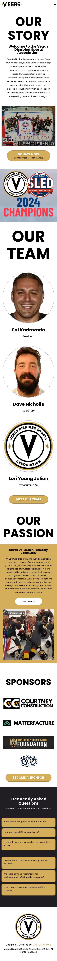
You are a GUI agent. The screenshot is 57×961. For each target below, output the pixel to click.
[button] (55, 5)
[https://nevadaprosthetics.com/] (28, 761)
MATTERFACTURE (42, 944)
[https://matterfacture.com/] (28, 703)
